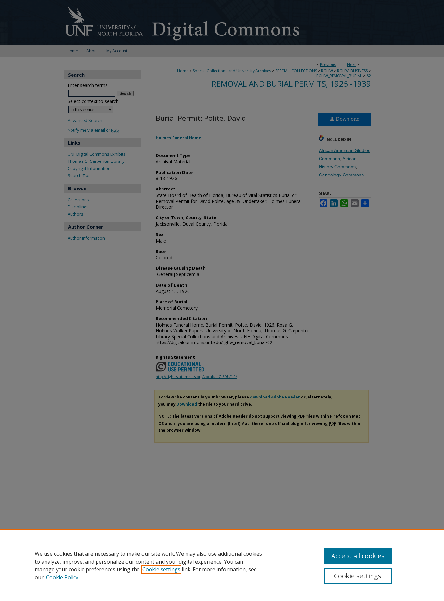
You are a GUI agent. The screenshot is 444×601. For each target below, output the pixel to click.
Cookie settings (161, 569)
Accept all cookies (358, 556)
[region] (222, 565)
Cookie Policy (62, 577)
